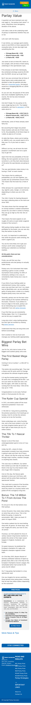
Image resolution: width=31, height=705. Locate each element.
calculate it (20, 107)
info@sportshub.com (11, 665)
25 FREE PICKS (15, 626)
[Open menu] (16, 683)
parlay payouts (9, 324)
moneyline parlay (14, 84)
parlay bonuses (20, 308)
